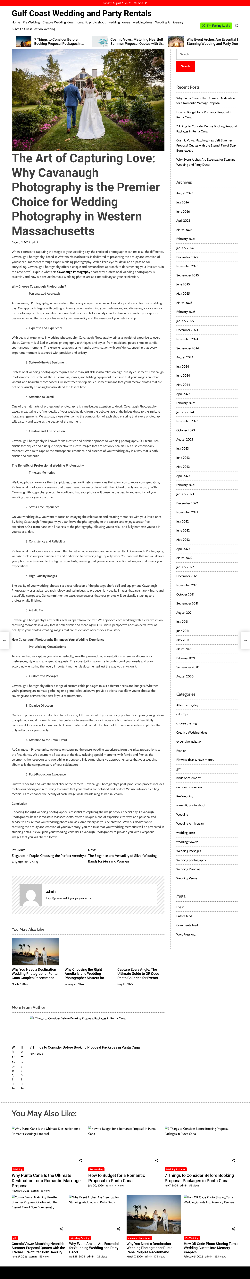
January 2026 (185, 248)
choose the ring (186, 723)
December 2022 (187, 503)
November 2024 (187, 339)
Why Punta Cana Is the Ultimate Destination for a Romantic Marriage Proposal (46, 1180)
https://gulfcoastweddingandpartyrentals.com (69, 898)
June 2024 (183, 375)
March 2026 (184, 230)
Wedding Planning (188, 869)
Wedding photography (191, 860)
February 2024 (186, 403)
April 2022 (183, 549)
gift (178, 769)
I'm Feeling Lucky (218, 25)
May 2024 (183, 385)
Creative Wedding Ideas (58, 22)
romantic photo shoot (91, 22)
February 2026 (186, 239)
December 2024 (187, 330)
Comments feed (187, 925)
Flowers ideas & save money (195, 760)
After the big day (187, 705)
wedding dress (142, 22)
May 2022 (183, 539)
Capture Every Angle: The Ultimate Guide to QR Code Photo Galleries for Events (138, 973)
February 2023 (186, 485)
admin (35, 242)
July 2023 (182, 448)
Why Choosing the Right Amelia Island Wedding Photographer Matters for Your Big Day (84, 975)
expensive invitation (189, 741)
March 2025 (184, 303)
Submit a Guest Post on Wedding (33, 29)
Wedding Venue (186, 878)
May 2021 (182, 640)
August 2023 (184, 439)
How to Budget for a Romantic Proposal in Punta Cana (116, 1178)
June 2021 (182, 631)
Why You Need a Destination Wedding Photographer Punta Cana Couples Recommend (35, 973)
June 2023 (183, 458)
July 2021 (182, 621)
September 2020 (187, 667)
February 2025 (186, 312)
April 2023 (183, 476)
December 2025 (187, 257)
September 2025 (187, 275)
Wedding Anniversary (169, 22)
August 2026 (184, 193)
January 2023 (185, 494)
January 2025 (185, 321)
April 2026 (183, 220)
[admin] (31, 895)
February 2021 (185, 658)
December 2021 (186, 576)
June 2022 (183, 530)
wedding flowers (119, 22)
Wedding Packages (188, 851)
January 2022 (185, 567)
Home (16, 22)
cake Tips (182, 714)
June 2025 (183, 284)
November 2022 (187, 512)
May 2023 (183, 467)
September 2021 (187, 603)
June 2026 (183, 211)
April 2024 (183, 394)
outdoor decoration (189, 787)
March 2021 (184, 649)
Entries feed (184, 916)
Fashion (181, 751)
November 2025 (187, 266)
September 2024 (187, 348)
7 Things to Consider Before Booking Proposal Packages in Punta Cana (53, 43)
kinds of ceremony (188, 778)
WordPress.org (186, 934)
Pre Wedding (31, 22)
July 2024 (182, 366)
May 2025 (183, 293)
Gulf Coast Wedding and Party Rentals (82, 13)
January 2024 (185, 412)
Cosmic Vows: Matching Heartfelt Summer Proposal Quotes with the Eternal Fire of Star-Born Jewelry (133, 43)
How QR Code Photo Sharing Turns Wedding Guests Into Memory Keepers (211, 1248)
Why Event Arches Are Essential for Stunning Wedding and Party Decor (210, 41)
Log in (180, 907)
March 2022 (184, 558)
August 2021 (184, 612)
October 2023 (185, 430)
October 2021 (185, 594)
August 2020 (185, 676)
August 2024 (184, 357)
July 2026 (182, 202)
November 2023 (187, 421)
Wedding (182, 814)
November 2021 (186, 585)
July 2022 (182, 521)
